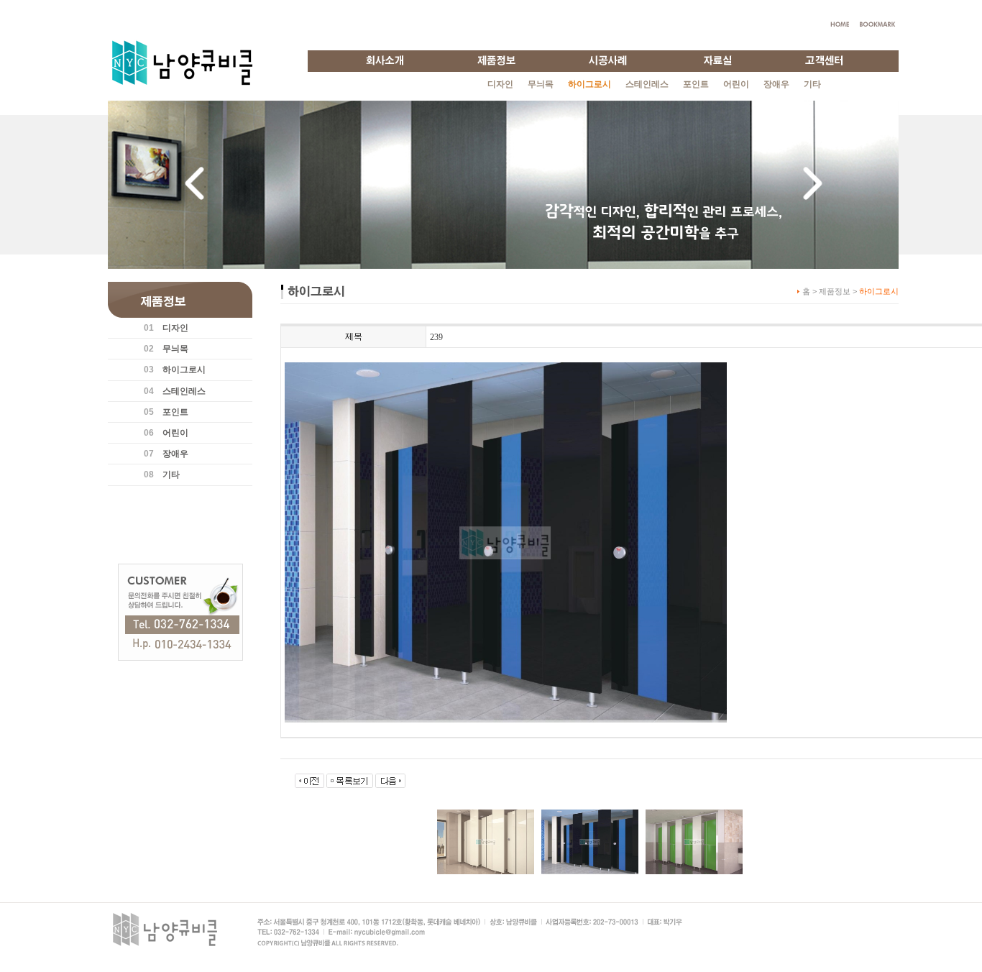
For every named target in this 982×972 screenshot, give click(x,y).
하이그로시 (184, 369)
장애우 (776, 84)
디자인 (500, 84)
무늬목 (541, 84)
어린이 (736, 84)
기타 (812, 84)
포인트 (696, 84)
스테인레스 (647, 84)
